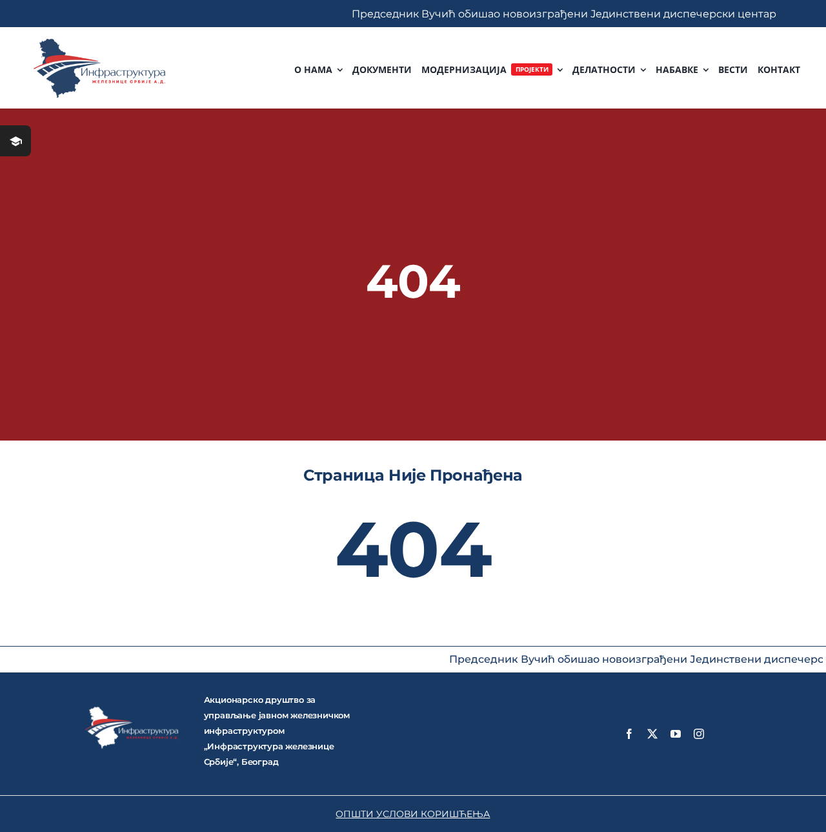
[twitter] (652, 734)
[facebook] (629, 734)
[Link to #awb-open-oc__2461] (15, 140)
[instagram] (699, 734)
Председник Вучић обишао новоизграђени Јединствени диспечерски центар (529, 14)
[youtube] (675, 734)
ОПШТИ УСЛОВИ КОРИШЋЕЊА (413, 814)
